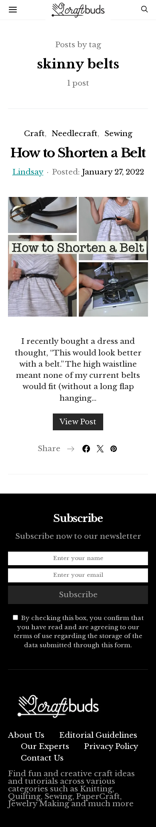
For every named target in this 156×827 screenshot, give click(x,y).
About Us (26, 735)
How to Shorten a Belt (77, 153)
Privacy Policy (111, 746)
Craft (34, 133)
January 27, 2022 (113, 172)
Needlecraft (75, 133)
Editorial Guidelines (98, 735)
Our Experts (45, 746)
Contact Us (42, 758)
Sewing (118, 133)
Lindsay (28, 172)
